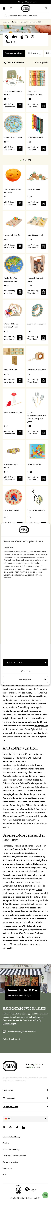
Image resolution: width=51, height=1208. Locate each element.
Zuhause (14, 22)
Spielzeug (23, 22)
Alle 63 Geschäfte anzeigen (19, 995)
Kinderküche (33, 849)
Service (8, 1090)
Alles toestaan (14, 662)
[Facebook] (17, 1127)
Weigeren (25, 671)
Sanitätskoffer (20, 765)
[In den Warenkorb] (19, 105)
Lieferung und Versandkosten (14, 1156)
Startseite (6, 22)
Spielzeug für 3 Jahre (13, 53)
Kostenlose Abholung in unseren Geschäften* (26, 2)
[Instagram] (4, 1127)
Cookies (6, 1143)
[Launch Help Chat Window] (45, 1195)
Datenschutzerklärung (11, 1137)
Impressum (7, 1168)
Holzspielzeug (34, 53)
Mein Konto (11, 8)
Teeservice (19, 897)
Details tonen (25, 679)
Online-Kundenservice (12, 1039)
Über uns (9, 1098)
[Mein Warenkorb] (46, 8)
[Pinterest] (10, 1127)
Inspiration (10, 1106)
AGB (4, 1175)
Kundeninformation (10, 1162)
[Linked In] (23, 1127)
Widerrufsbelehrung (11, 1149)
